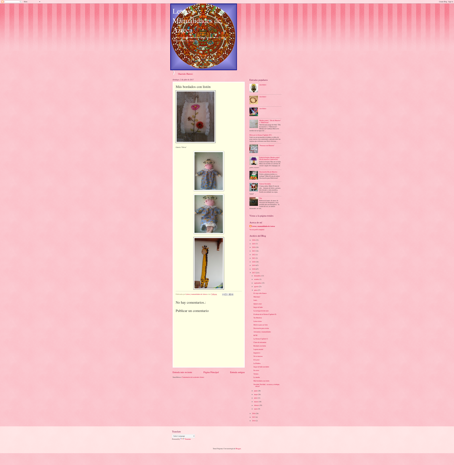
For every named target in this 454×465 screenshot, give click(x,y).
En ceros (256, 370)
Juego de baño (258, 307)
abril (256, 398)
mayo (256, 394)
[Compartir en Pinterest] (232, 294)
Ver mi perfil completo (256, 229)
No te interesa (257, 356)
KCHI (255, 335)
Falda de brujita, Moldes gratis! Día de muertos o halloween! (269, 158)
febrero (256, 405)
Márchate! (256, 297)
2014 (254, 420)
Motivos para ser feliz (260, 325)
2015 (254, 417)
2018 (254, 269)
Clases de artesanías (259, 342)
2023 (254, 251)
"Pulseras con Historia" (267, 145)
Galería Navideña (265, 184)
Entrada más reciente (182, 372)
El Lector (256, 360)
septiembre (258, 283)
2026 (254, 240)
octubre (256, 279)
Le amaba (256, 377)
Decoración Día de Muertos (268, 172)
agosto (256, 286)
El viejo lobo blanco (260, 293)
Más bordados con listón (261, 381)
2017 (254, 273)
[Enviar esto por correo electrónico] (223, 294)
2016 (254, 413)
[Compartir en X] (228, 294)
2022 (254, 254)
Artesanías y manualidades (262, 332)
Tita (260, 198)
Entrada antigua (237, 372)
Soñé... (255, 300)
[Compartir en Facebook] (230, 294)
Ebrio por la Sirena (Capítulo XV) (260, 135)
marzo (256, 401)
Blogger (238, 448)
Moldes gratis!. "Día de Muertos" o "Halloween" (270, 121)
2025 (254, 244)
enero (256, 409)
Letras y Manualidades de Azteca (197, 20)
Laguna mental (258, 349)
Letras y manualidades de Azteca (263, 226)
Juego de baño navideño (261, 367)
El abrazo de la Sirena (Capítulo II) (264, 314)
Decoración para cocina (261, 328)
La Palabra (256, 363)
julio (256, 290)
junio (256, 391)
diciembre (257, 276)
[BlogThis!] (225, 294)
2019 (254, 265)
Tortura (255, 374)
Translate (188, 439)
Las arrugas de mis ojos (261, 311)
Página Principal (211, 372)
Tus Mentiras (257, 318)
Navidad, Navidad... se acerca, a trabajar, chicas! (266, 385)
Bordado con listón (259, 346)
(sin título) (262, 85)
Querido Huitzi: (185, 73)
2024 (254, 247)
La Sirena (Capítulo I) (260, 339)
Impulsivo (256, 353)
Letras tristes (257, 321)
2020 (254, 262)
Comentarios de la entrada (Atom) (193, 377)
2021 (254, 258)
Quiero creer (257, 304)
